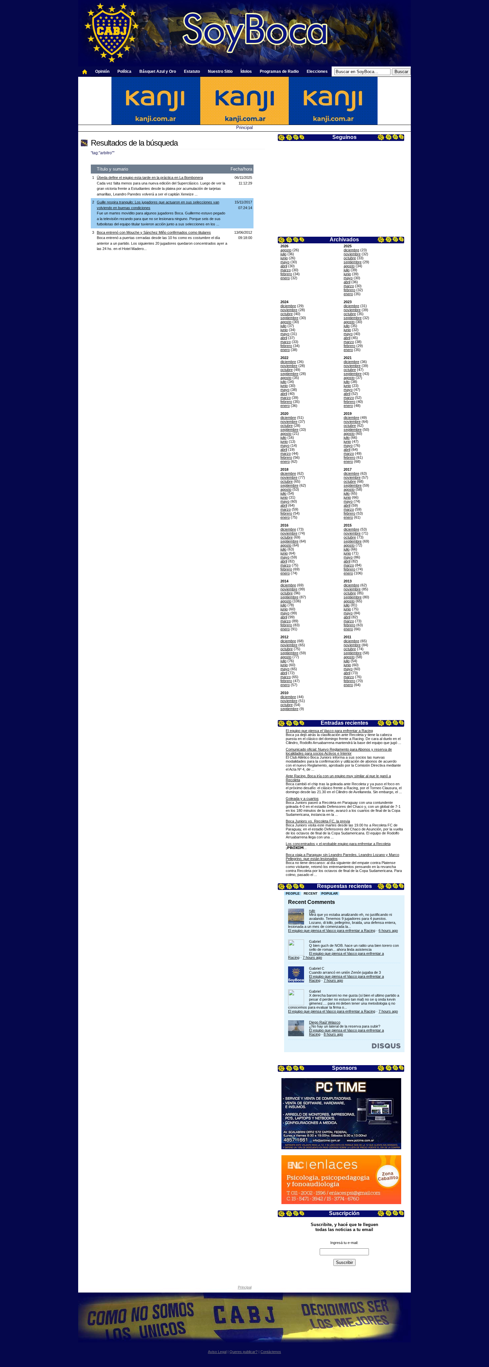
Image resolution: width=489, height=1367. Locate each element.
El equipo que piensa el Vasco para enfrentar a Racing (329, 731)
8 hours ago (333, 1034)
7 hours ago (312, 957)
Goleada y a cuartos (302, 799)
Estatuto (192, 71)
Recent (310, 893)
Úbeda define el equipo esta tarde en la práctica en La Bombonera (150, 178)
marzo (285, 270)
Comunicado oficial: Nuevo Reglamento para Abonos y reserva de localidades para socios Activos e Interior (339, 751)
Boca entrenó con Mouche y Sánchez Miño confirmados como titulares (154, 232)
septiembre (353, 262)
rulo (312, 911)
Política (124, 71)
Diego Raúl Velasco (324, 1022)
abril (283, 266)
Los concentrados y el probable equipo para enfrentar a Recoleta (338, 844)
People (293, 893)
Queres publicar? (243, 1352)
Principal (244, 127)
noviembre (352, 254)
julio (283, 254)
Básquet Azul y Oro (157, 71)
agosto (285, 250)
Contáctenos (270, 1352)
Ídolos (246, 71)
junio (284, 258)
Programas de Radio (279, 71)
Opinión (102, 71)
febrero (286, 274)
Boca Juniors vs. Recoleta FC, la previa (318, 821)
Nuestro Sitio (220, 71)
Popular (329, 893)
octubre (350, 258)
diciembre (351, 250)
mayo (284, 262)
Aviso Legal (217, 1352)
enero (285, 278)
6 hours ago (388, 930)
